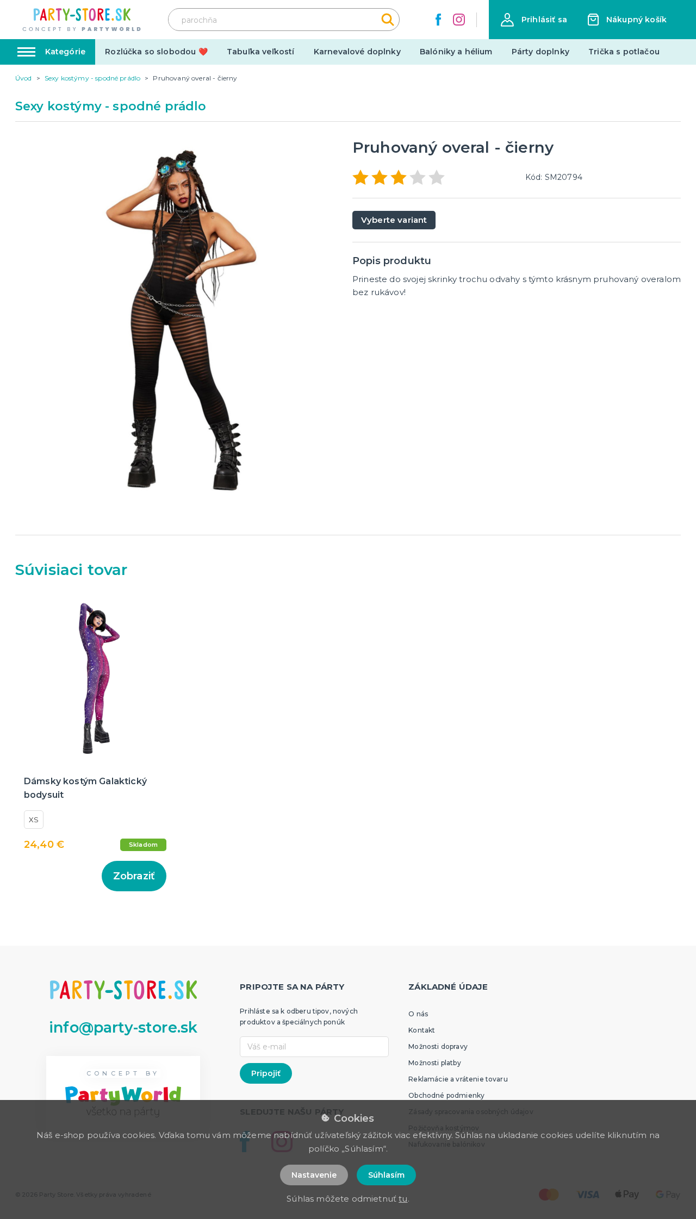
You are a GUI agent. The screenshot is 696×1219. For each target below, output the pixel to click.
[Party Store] (82, 20)
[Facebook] (438, 19)
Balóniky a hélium (456, 52)
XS (34, 819)
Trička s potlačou (624, 52)
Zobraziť (134, 876)
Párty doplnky (540, 52)
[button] (534, 19)
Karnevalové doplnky (357, 52)
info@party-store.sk (123, 1027)
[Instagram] (459, 19)
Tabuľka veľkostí (261, 52)
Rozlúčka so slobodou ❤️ (156, 52)
